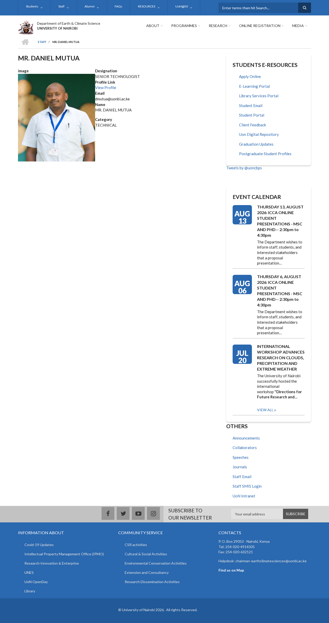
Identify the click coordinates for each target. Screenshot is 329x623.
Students (32, 6)
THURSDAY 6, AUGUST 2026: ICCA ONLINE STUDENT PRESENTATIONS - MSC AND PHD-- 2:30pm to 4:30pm (279, 290)
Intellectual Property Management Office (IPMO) (64, 554)
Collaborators (245, 447)
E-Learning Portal (254, 86)
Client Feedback (252, 124)
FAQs (118, 6)
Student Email (250, 105)
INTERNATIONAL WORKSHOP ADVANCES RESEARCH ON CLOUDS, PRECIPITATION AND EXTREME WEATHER (281, 357)
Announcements (246, 438)
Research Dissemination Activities (152, 582)
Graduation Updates (256, 144)
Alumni (90, 6)
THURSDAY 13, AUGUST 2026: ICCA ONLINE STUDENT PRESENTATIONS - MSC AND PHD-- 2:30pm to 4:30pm (280, 221)
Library (29, 591)
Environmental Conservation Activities (156, 563)
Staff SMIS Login (247, 486)
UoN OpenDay (36, 582)
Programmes (184, 25)
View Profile (105, 87)
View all (265, 410)
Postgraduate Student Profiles (265, 153)
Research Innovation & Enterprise (51, 563)
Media (298, 25)
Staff (61, 6)
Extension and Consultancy (147, 572)
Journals (240, 466)
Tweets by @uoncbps (244, 167)
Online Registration (259, 25)
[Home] (25, 26)
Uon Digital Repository (259, 134)
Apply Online (250, 76)
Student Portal (251, 115)
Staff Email (242, 476)
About (152, 25)
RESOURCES (146, 6)
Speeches (241, 457)
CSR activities (136, 544)
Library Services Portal (258, 95)
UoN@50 (181, 6)
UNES (29, 572)
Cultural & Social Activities (146, 554)
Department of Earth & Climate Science (68, 23)
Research (218, 25)
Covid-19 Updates (39, 544)
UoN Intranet (244, 496)
